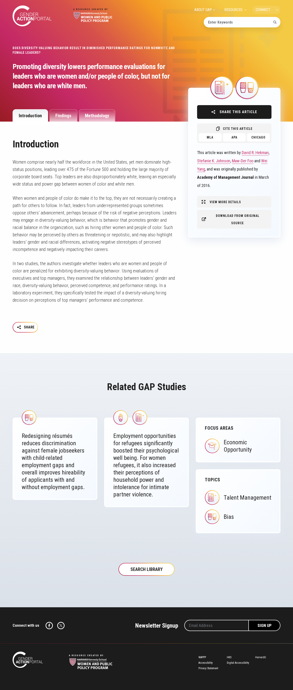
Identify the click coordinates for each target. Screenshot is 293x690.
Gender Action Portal (32, 15)
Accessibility (205, 662)
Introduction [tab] (30, 115)
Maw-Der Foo (242, 160)
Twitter (61, 625)
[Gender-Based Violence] (121, 417)
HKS (229, 657)
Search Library (146, 569)
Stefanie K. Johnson (213, 160)
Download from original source (237, 219)
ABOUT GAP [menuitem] (203, 10)
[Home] (28, 659)
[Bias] (247, 87)
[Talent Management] (222, 87)
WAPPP (202, 657)
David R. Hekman (255, 152)
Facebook (49, 625)
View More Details (225, 202)
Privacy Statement (208, 668)
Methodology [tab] (97, 115)
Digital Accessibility (238, 662)
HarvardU (260, 657)
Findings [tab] (63, 115)
